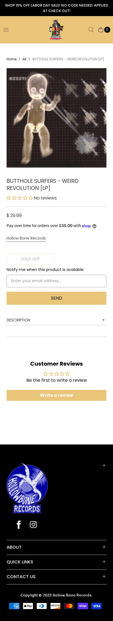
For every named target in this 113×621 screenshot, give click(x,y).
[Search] (91, 29)
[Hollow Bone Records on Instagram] (33, 525)
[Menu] (6, 29)
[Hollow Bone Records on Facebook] (18, 525)
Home (11, 59)
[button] (20, 198)
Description (18, 320)
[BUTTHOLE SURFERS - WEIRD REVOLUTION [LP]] (56, 118)
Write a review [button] (56, 395)
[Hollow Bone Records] (56, 30)
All (24, 59)
